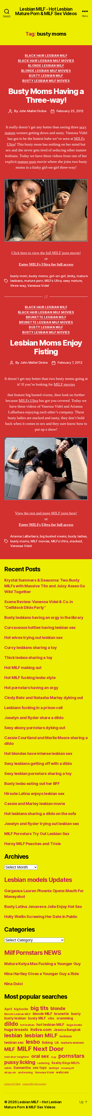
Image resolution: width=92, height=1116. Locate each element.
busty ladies (77, 536)
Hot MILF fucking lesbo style (29, 677)
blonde (57, 1008)
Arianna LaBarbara (24, 536)
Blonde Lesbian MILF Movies (46, 70)
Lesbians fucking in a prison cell (33, 707)
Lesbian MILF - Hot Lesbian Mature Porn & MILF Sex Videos (46, 11)
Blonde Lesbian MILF (46, 65)
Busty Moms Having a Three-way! (46, 96)
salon (8, 1068)
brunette (61, 1014)
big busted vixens (53, 536)
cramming (64, 1018)
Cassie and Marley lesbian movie (34, 803)
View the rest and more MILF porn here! (46, 513)
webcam (62, 1072)
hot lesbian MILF (50, 1024)
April (8, 1009)
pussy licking (19, 1062)
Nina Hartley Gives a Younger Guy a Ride (41, 973)
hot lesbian (27, 1024)
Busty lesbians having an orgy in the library (43, 617)
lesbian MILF (41, 1035)
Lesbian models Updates (38, 879)
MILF (9, 1049)
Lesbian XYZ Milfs (12, 1084)
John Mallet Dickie (32, 111)
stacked (76, 541)
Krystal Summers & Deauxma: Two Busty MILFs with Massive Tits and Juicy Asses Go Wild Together (44, 586)
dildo (11, 1023)
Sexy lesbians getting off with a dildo (38, 763)
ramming (43, 1063)
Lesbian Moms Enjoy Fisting (46, 347)
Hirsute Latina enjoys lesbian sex (34, 793)
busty (76, 1014)
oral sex (40, 1056)
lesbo (33, 1042)
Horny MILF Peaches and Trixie (32, 843)
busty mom (18, 276)
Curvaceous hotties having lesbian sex (40, 627)
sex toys (40, 1068)
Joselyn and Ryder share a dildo (34, 717)
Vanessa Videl (38, 286)
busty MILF (37, 1018)
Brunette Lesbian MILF (46, 317)
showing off (67, 1068)
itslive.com (41, 1029)
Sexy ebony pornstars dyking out (34, 727)
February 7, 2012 (70, 362)
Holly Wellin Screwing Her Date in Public (40, 916)
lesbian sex (14, 1042)
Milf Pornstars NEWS (32, 952)
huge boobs (74, 1024)
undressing (25, 1072)
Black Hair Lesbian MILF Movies (46, 60)
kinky (71, 276)
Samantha (22, 1068)
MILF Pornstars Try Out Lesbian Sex (36, 833)
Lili (57, 1042)
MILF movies (64, 384)
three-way (18, 286)
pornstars (71, 1055)
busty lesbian (15, 1018)
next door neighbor (16, 1056)
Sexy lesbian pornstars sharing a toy (37, 773)
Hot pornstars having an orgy (31, 687)
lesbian (13, 1035)
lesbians (65, 1036)
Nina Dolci (13, 983)
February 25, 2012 (70, 111)
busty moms (38, 276)
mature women (72, 1042)
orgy (53, 1057)
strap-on (10, 1072)
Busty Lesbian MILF (46, 75)
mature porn (27, 161)
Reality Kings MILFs (66, 1063)
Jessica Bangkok (67, 1030)
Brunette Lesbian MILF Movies (46, 322)
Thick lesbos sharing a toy (28, 657)
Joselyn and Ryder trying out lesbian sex (41, 823)
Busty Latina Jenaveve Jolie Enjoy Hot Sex (43, 906)
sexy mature (72, 281)
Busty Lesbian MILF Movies (46, 81)
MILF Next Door (40, 1048)
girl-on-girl (57, 276)
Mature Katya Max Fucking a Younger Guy (42, 963)
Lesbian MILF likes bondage (34, 1084)
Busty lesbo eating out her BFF (32, 783)
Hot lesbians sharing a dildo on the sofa (40, 813)
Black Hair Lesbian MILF (46, 55)
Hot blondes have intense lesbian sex (38, 753)
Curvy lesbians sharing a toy (30, 647)
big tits (39, 1008)
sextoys (54, 1068)
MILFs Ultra (53, 281)
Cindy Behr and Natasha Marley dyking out (43, 697)
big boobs (21, 1009)
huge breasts (16, 1029)
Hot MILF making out (23, 667)
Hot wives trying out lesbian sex (33, 637)
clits (51, 1018)
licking (47, 1043)
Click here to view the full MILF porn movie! (46, 252)
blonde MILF (42, 1014)
